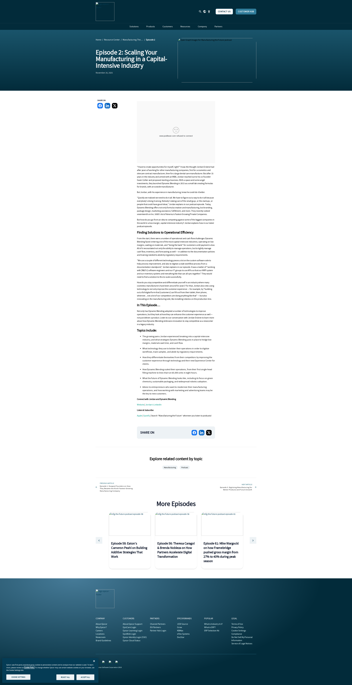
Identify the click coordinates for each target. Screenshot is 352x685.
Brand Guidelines (103, 640)
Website (140, 404)
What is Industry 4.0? (213, 624)
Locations (100, 634)
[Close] (94, 661)
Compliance (236, 634)
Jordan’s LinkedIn (153, 404)
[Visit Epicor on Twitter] (117, 662)
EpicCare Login (129, 627)
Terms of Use (237, 624)
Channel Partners (157, 624)
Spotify (146, 415)
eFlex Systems (183, 634)
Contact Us (224, 11)
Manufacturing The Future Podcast (133, 39)
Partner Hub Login (158, 630)
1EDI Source (182, 624)
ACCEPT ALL (85, 677)
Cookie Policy (29, 667)
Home (98, 39)
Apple (139, 415)
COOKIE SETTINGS (18, 677)
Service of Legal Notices (241, 643)
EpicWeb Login (129, 634)
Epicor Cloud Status (131, 640)
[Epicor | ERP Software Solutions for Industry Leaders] (105, 11)
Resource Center (112, 39)
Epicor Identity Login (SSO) (135, 637)
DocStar (180, 637)
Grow (179, 627)
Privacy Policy (237, 627)
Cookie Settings (238, 630)
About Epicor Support (132, 624)
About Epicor (101, 624)
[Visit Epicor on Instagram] (104, 662)
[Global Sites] (204, 11)
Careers (99, 630)
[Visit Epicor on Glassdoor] (110, 662)
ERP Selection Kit (211, 630)
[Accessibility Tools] (209, 11)
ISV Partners (155, 627)
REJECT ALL (65, 677)
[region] (50, 670)
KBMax (180, 630)
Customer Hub (246, 11)
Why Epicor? (101, 627)
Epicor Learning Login (132, 630)
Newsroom (100, 637)
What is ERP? (209, 627)
